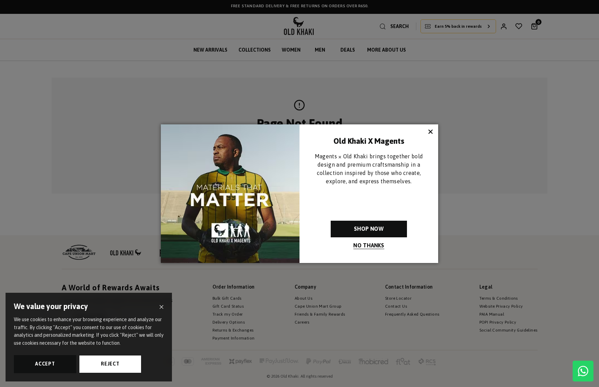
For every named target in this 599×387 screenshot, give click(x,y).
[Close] (161, 307)
